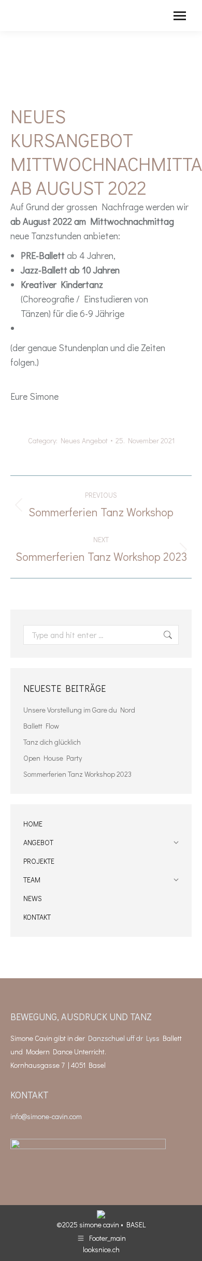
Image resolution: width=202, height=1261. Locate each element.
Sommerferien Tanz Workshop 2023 (77, 774)
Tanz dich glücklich (52, 742)
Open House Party (52, 758)
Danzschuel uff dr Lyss (124, 1038)
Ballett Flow (41, 726)
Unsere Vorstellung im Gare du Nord (79, 710)
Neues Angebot (84, 440)
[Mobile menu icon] (180, 16)
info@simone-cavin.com (46, 1116)
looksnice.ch (101, 1249)
